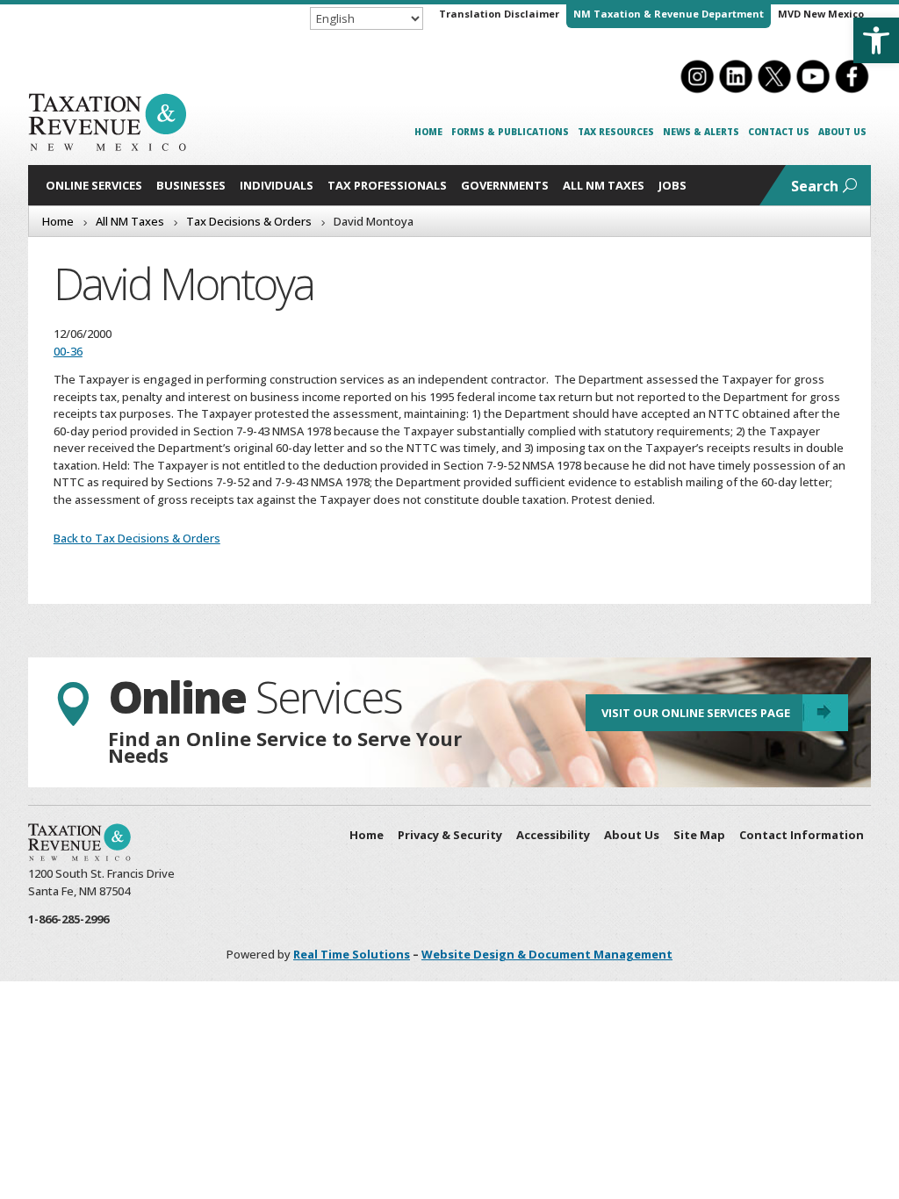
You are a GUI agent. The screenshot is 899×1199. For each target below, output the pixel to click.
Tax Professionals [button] (387, 185)
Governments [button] (505, 185)
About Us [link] (842, 132)
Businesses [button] (191, 185)
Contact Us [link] (778, 132)
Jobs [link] (672, 185)
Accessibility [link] (553, 835)
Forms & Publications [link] (510, 132)
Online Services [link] (94, 185)
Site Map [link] (699, 835)
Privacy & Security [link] (450, 835)
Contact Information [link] (801, 835)
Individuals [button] (276, 185)
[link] (876, 40)
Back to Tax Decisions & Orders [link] (137, 538)
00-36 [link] (68, 351)
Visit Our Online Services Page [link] (695, 713)
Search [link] (814, 186)
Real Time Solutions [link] (351, 954)
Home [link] (428, 132)
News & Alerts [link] (701, 132)
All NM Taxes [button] (603, 185)
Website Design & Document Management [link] (546, 954)
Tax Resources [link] (616, 132)
